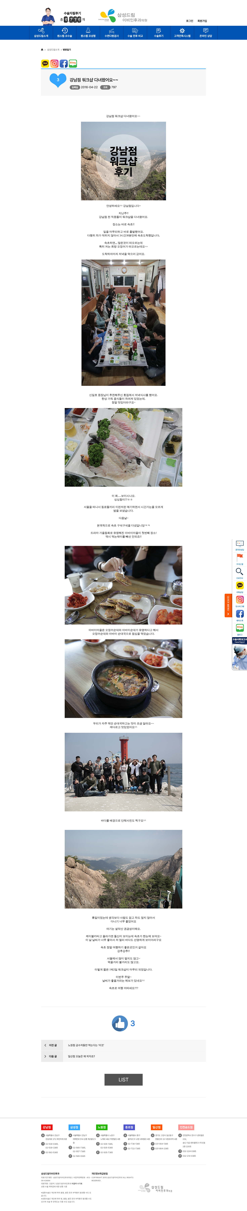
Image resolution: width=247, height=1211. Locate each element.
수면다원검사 (112, 36)
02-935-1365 (106, 1144)
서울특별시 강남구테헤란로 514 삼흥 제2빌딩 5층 (84, 1139)
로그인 (189, 21)
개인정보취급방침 (100, 1173)
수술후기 (158, 36)
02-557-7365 (79, 1151)
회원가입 (202, 21)
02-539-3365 (52, 1148)
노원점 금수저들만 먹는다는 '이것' (86, 1045)
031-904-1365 (161, 1144)
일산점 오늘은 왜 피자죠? (81, 1056)
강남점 (47, 1127)
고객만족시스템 (182, 36)
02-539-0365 (52, 1144)
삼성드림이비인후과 (50, 1173)
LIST (124, 1080)
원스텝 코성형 (88, 36)
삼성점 (74, 1127)
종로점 (129, 1127)
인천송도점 (186, 1127)
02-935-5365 (106, 1148)
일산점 (157, 1127)
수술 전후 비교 (135, 36)
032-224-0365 (189, 1151)
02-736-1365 (134, 1144)
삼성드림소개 (41, 36)
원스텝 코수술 (64, 36)
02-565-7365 (79, 1148)
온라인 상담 (206, 36)
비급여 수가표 (77, 1184)
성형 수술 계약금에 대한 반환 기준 (54, 1187)
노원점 (102, 1127)
